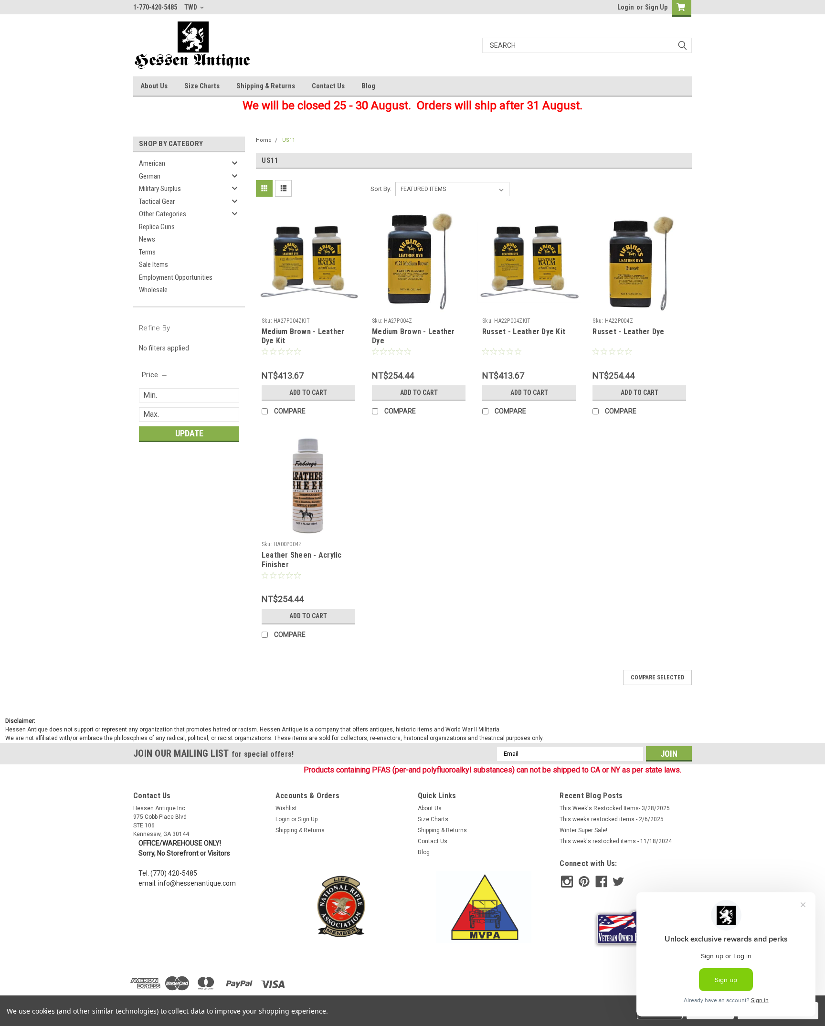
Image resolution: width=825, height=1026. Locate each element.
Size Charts (202, 86)
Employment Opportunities (175, 277)
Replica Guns (157, 226)
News (147, 239)
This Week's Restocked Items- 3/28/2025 (615, 808)
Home (264, 140)
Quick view (308, 306)
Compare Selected (657, 677)
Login (625, 7)
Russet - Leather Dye (628, 331)
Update (189, 433)
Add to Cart (308, 392)
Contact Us (328, 86)
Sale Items (153, 264)
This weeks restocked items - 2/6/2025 (612, 819)
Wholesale (153, 290)
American (152, 163)
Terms (147, 252)
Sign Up (656, 7)
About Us (154, 86)
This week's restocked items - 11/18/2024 (616, 841)
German (149, 176)
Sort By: (380, 188)
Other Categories (162, 214)
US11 (288, 140)
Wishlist (286, 808)
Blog (368, 86)
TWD (191, 7)
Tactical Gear (157, 201)
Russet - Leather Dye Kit (523, 331)
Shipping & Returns (265, 86)
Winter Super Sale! (583, 830)
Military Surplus (160, 188)
